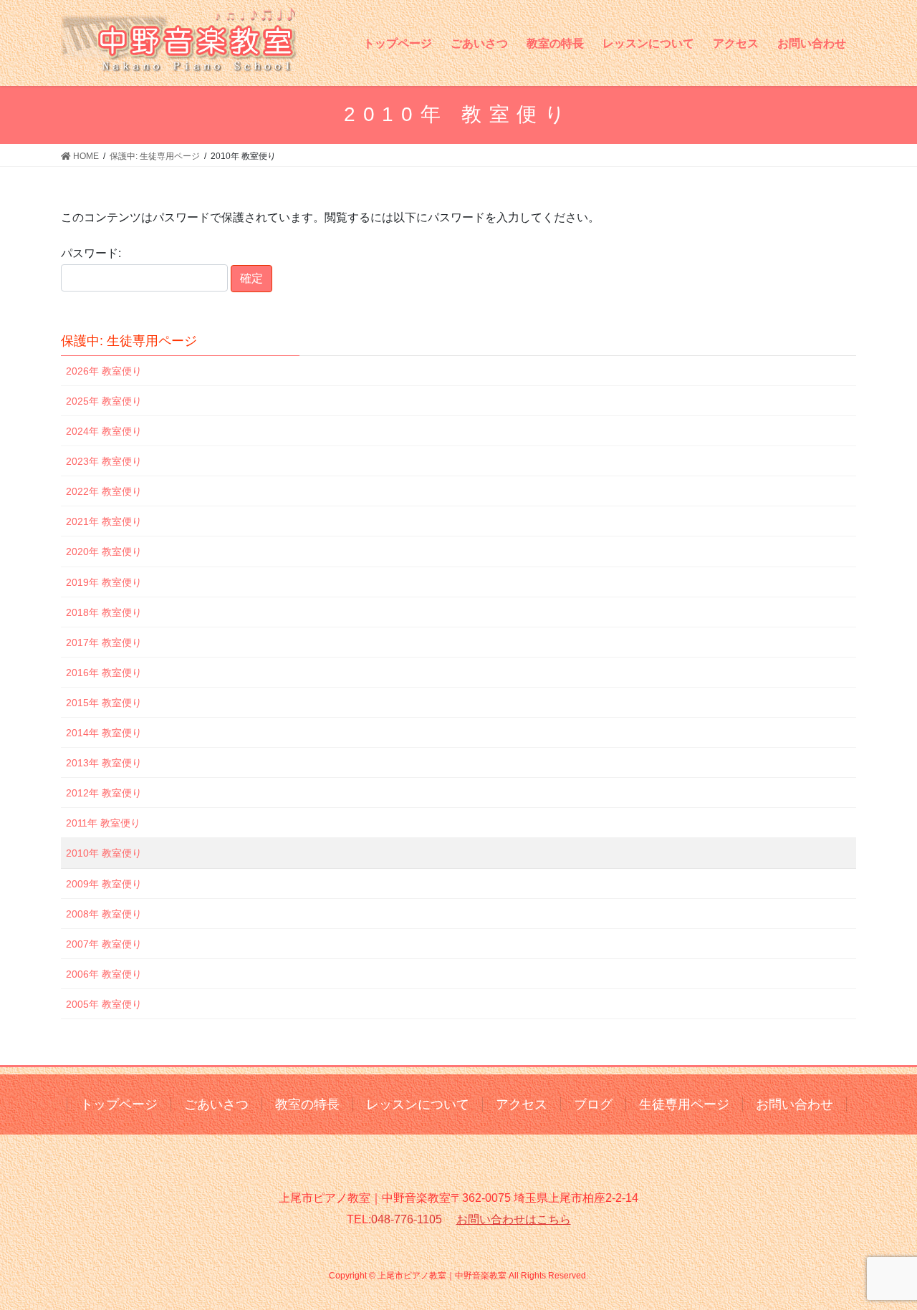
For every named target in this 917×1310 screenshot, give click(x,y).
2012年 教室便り (104, 793)
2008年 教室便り (104, 914)
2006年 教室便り (104, 974)
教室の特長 (307, 1104)
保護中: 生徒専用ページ (129, 341)
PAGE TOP (881, 1258)
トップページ (119, 1104)
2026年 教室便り (104, 371)
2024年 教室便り (104, 431)
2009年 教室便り (104, 884)
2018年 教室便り (104, 612)
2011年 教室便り (103, 823)
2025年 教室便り (104, 401)
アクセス (521, 1104)
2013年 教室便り (104, 763)
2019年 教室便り (104, 582)
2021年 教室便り (104, 521)
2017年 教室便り (104, 642)
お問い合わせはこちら (513, 1219)
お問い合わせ (794, 1104)
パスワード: (91, 253)
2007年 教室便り (104, 944)
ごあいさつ (216, 1104)
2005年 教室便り (104, 1004)
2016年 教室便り (104, 672)
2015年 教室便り (104, 702)
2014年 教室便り (104, 732)
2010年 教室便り (104, 853)
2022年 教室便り (104, 491)
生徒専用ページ (684, 1104)
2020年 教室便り (104, 551)
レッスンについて (417, 1104)
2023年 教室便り (104, 461)
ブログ (593, 1104)
